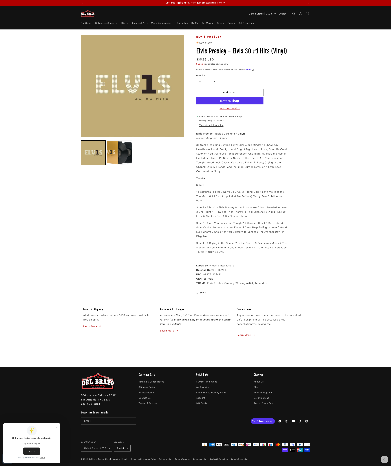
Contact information (219, 459)
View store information (211, 125)
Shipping (200, 64)
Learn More (90, 326)
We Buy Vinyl (203, 387)
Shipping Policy (147, 387)
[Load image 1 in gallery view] (93, 152)
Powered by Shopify (119, 459)
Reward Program (263, 392)
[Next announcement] (309, 3)
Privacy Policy (146, 392)
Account (200, 398)
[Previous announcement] (82, 3)
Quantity (200, 75)
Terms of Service (148, 403)
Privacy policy (165, 459)
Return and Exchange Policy (143, 459)
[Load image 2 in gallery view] (119, 152)
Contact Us (145, 398)
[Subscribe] (132, 420)
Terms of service (182, 459)
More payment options (230, 108)
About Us (259, 381)
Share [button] (203, 292)
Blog (256, 387)
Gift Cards (201, 403)
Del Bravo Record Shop (99, 459)
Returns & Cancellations (151, 381)
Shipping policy (200, 459)
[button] (106, 23)
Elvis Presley (209, 36)
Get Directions (261, 398)
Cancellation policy (239, 459)
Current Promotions (206, 381)
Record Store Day (263, 403)
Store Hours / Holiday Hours (211, 392)
